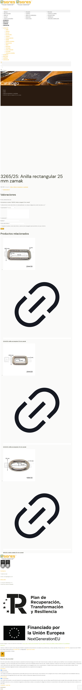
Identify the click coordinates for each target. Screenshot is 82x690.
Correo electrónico (5, 223)
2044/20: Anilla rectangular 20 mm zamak (14, 447)
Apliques (7, 31)
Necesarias (4, 670)
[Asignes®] (23, 5)
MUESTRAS (5, 56)
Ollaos (7, 44)
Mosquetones (9, 43)
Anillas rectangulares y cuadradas (10, 93)
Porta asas (8, 51)
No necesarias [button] (4, 677)
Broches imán (9, 34)
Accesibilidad (66, 643)
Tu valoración (4, 218)
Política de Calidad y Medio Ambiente (54, 643)
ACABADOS (5, 54)
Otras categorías (9, 49)
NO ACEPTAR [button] (16, 649)
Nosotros (3, 645)
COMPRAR (5, 58)
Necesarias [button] (3, 668)
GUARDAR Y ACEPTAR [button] (5, 685)
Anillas (7, 29)
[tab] (37, 190)
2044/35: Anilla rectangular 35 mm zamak (14, 341)
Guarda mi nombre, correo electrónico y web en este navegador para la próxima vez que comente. (24, 226)
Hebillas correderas (10, 41)
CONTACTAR (6, 59)
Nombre (3, 220)
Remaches (8, 46)
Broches (7, 33)
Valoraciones (6, 189)
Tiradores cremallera (10, 53)
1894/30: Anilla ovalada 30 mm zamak (13, 552)
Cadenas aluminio (9, 38)
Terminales (8, 48)
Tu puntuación (4, 207)
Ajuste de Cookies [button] (31, 649)
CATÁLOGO (5, 28)
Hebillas (7, 39)
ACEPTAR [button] (67, 647)
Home (4, 90)
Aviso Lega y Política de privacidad (30, 643)
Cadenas (8, 36)
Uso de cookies (42, 643)
